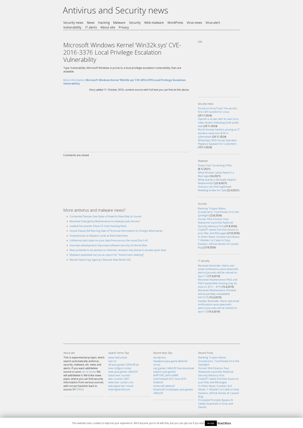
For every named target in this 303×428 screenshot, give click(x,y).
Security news (73, 23)
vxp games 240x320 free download (173, 368)
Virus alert (212, 23)
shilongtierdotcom (119, 389)
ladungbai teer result (120, 386)
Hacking (104, 23)
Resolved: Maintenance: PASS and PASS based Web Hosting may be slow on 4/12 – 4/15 (217, 283)
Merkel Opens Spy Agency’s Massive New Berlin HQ (100, 259)
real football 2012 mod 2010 (169, 379)
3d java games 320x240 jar (123, 364)
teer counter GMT (119, 379)
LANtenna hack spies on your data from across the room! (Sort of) (109, 240)
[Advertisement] (126, 120)
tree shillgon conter (120, 368)
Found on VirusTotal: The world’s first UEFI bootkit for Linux (217, 110)
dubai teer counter (119, 375)
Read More (224, 423)
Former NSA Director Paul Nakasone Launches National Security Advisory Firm (215, 222)
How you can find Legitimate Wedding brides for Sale (214, 188)
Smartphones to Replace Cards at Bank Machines (99, 235)
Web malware (154, 23)
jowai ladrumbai (117, 357)
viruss (156, 364)
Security (135, 23)
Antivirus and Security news (115, 10)
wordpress (159, 357)
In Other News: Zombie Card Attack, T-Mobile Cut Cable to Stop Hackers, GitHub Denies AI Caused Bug (219, 242)
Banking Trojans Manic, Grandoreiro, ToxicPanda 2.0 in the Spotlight (218, 212)
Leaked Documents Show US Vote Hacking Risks (98, 226)
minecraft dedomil (164, 386)
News (91, 23)
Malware (119, 23)
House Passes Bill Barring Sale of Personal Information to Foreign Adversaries (116, 231)
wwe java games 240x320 (123, 371)
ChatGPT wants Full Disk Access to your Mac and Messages (218, 231)
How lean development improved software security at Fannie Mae (108, 245)
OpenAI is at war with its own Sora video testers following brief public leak (218, 122)
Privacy (124, 27)
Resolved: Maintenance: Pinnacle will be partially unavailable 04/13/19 (217, 293)
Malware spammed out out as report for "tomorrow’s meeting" (107, 255)
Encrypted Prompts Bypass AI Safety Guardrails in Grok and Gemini (215, 403)
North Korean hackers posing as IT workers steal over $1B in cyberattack (219, 133)
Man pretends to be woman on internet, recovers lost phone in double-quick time (118, 250)
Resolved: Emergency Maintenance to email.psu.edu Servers (105, 221)
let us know (89, 371)
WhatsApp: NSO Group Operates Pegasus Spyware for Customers (217, 142)
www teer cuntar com (120, 382)
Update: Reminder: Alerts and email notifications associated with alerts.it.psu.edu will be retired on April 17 (218, 306)
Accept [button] (210, 423)
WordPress (175, 23)
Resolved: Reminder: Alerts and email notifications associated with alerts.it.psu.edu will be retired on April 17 (218, 271)
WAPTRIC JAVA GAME (165, 375)
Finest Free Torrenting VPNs (215, 165)
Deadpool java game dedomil (170, 361)
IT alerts (91, 27)
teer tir (112, 361)
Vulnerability (72, 27)
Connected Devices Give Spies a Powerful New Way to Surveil (105, 216)
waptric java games (164, 371)
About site (107, 27)
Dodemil (158, 382)
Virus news (194, 23)
